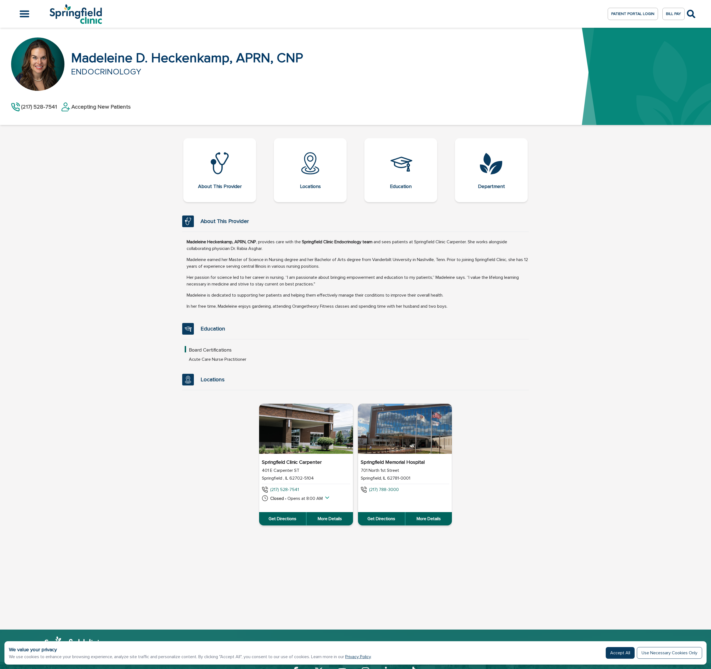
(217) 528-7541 (284, 489)
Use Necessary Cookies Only (669, 653)
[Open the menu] (24, 14)
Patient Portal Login (632, 13)
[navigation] (355, 170)
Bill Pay (673, 13)
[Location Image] (306, 429)
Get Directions (282, 519)
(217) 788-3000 (384, 489)
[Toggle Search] (691, 14)
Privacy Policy (358, 657)
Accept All (620, 653)
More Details (330, 519)
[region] (355, 464)
